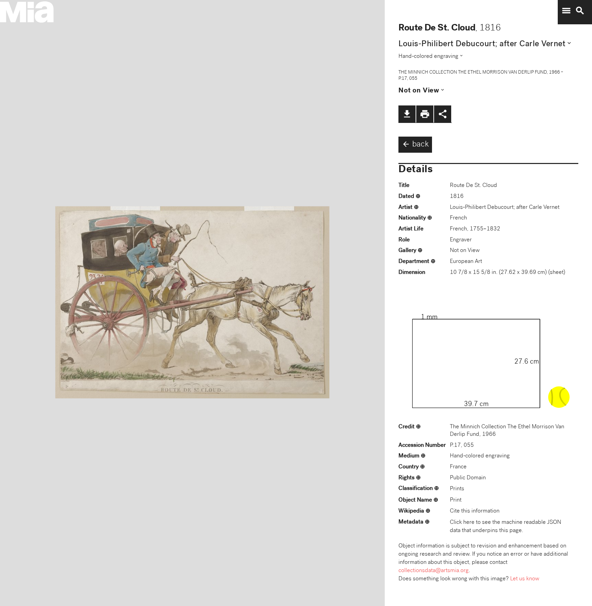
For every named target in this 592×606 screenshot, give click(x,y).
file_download (407, 114)
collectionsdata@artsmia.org (433, 571)
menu (566, 10)
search (580, 10)
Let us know (524, 579)
